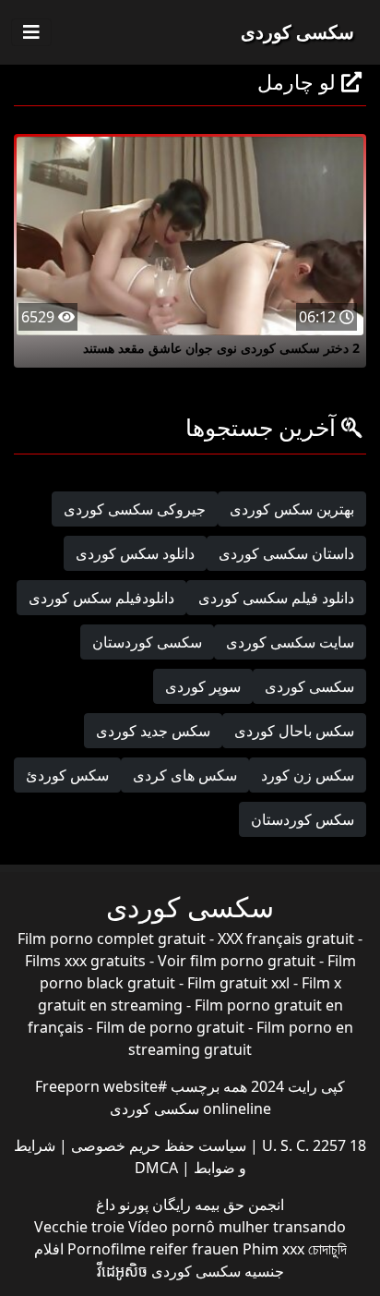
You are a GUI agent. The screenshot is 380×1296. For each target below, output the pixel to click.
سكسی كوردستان (147, 642)
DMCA (156, 1167)
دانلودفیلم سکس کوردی (101, 597)
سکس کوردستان (302, 819)
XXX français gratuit (286, 938)
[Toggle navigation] (31, 32)
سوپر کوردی (203, 686)
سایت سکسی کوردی (290, 642)
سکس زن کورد (307, 775)
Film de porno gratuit (170, 1027)
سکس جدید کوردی (153, 731)
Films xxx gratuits (85, 961)
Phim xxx (273, 1249)
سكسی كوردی (309, 686)
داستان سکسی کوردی (286, 553)
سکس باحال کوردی (294, 731)
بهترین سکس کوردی (292, 509)
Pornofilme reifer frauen (153, 1249)
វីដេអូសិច (122, 1271)
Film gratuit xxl (238, 983)
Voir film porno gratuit (236, 961)
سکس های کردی (185, 775)
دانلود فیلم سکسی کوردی (276, 597)
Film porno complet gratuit (112, 938)
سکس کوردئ (67, 775)
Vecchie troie (79, 1227)
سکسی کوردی (297, 31)
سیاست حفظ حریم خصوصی (156, 1145)
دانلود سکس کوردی (135, 553)
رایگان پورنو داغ (143, 1204)
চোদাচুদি (327, 1249)
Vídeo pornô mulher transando (237, 1227)
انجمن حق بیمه (237, 1204)
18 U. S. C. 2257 (312, 1145)
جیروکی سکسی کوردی (135, 509)
